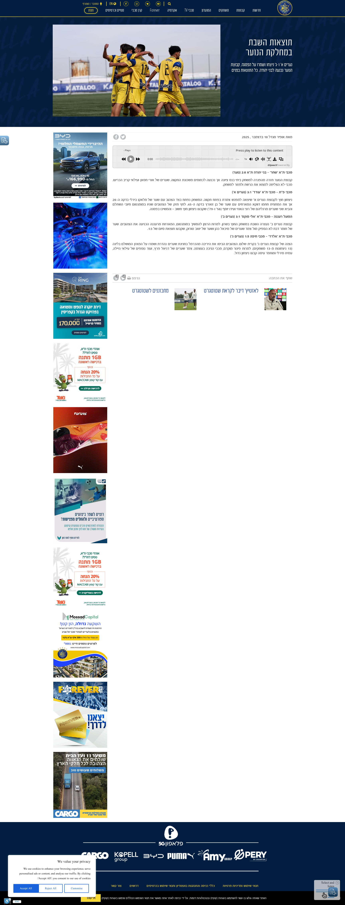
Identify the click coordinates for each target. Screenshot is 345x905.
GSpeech (272, 165)
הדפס (136, 278)
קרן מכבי (137, 11)
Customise (76, 888)
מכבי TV (189, 11)
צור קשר (116, 886)
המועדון (206, 11)
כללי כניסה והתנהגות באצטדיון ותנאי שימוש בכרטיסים (181, 886)
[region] (52, 876)
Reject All (50, 888)
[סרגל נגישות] (7, 901)
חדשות (257, 11)
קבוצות (240, 11)
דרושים (134, 886)
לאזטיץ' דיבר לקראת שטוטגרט (231, 291)
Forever (155, 11)
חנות (91, 11)
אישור (91, 897)
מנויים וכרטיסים (114, 11)
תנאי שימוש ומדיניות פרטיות (240, 886)
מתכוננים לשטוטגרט (150, 291)
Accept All (26, 888)
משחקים (224, 11)
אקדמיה (172, 11)
